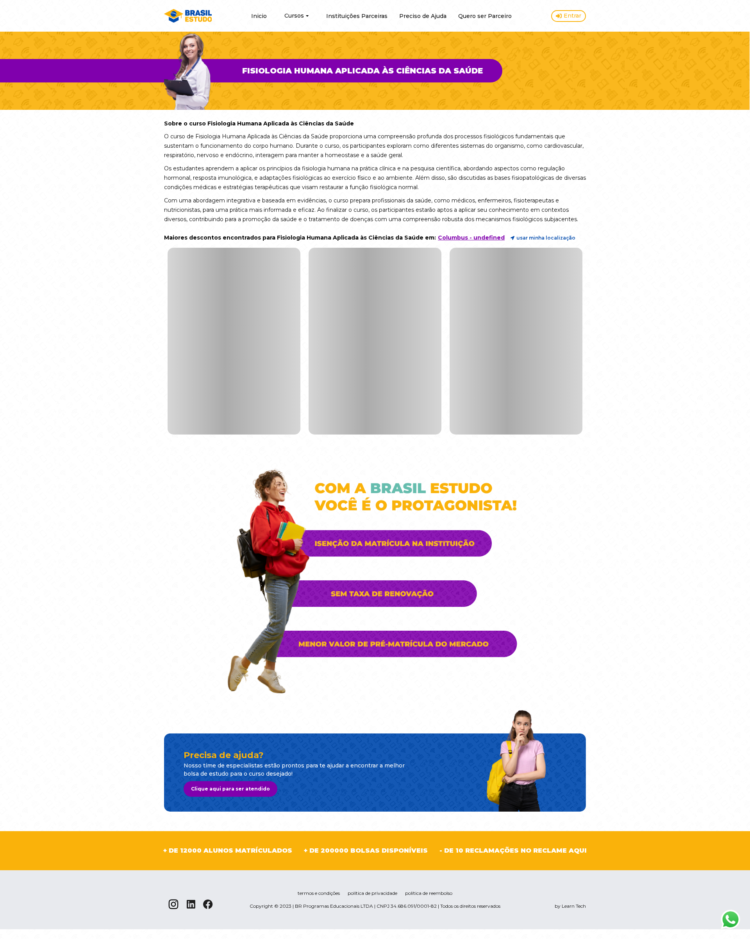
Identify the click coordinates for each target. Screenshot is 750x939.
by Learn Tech (570, 906)
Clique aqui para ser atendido (230, 789)
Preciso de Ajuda (422, 16)
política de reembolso (428, 893)
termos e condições (319, 893)
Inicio (259, 16)
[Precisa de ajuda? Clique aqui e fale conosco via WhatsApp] (730, 919)
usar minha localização (545, 238)
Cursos (294, 15)
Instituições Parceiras (357, 16)
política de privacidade (372, 893)
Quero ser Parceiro (485, 16)
